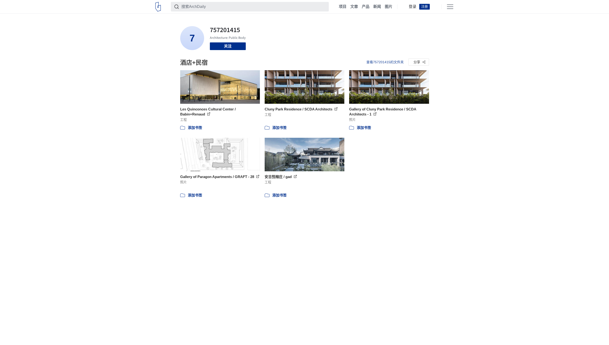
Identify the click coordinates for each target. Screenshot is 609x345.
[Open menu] (450, 7)
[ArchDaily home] (158, 7)
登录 (412, 6)
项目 (342, 6)
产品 (365, 6)
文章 (354, 6)
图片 (388, 6)
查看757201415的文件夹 (385, 62)
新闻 (377, 6)
